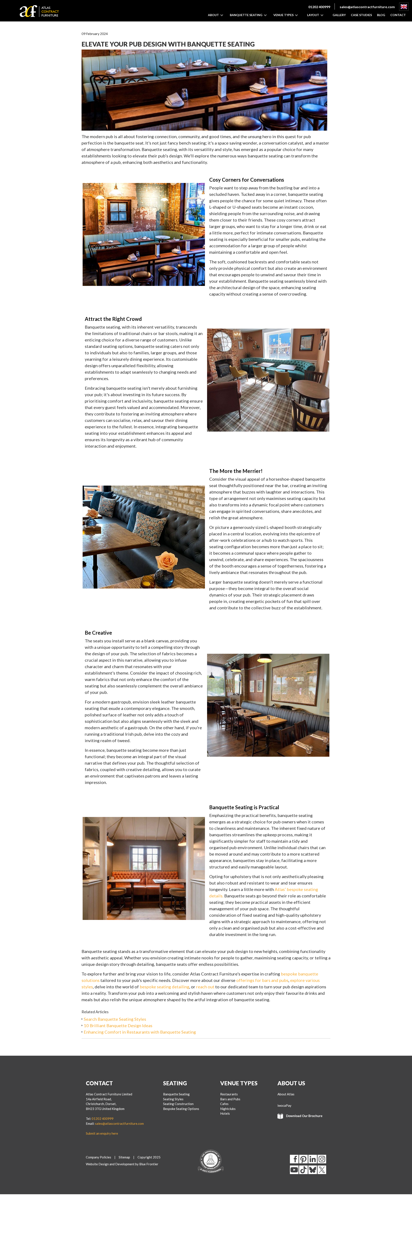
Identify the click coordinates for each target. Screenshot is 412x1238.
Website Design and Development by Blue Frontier (122, 1164)
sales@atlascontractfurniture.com (367, 7)
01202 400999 (319, 7)
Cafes (224, 1104)
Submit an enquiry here (102, 1133)
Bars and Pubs (230, 1099)
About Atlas (285, 1094)
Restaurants (229, 1094)
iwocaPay (284, 1105)
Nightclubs (228, 1109)
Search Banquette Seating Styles (115, 1019)
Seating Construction (178, 1104)
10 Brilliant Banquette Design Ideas (118, 1025)
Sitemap (124, 1157)
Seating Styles (173, 1099)
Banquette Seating (176, 1094)
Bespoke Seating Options (181, 1109)
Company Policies (98, 1157)
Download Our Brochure (304, 1116)
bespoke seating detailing (164, 986)
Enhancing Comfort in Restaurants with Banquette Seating (140, 1031)
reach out (205, 986)
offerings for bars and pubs (262, 980)
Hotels (225, 1113)
